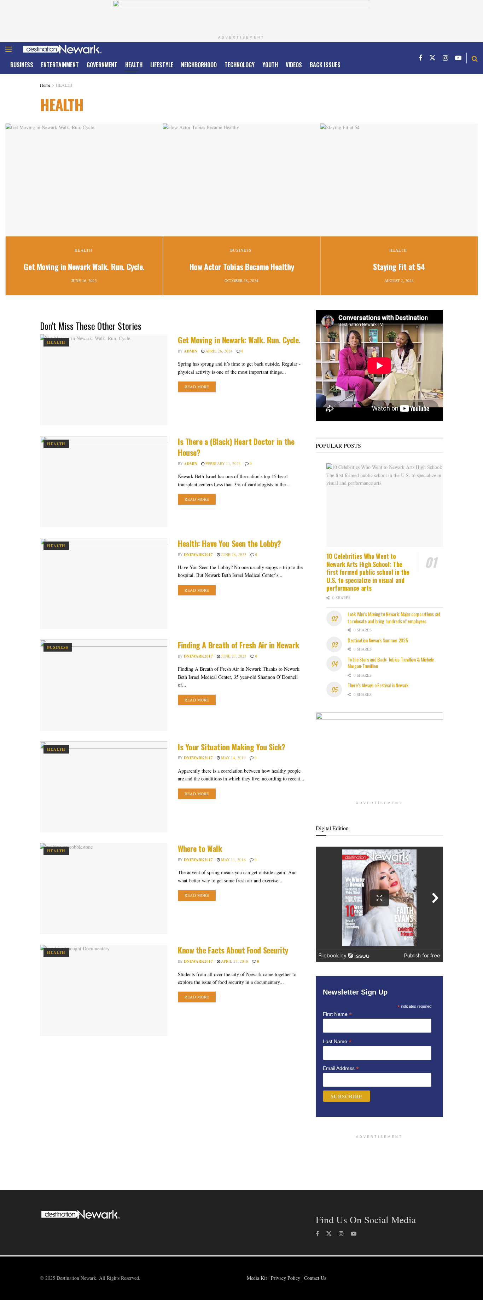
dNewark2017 (198, 554)
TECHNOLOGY (240, 65)
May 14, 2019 (233, 757)
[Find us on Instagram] (445, 58)
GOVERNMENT (102, 65)
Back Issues (325, 65)
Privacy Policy (285, 1278)
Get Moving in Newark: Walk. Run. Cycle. (239, 339)
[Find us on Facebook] (420, 58)
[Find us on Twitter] (432, 58)
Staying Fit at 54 (399, 266)
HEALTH (133, 65)
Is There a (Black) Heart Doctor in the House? (236, 447)
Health (83, 250)
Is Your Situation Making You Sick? (231, 746)
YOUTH (270, 65)
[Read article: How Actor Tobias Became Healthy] (241, 180)
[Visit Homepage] (62, 49)
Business (21, 65)
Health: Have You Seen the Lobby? (229, 543)
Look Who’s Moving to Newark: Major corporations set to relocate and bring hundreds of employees (394, 617)
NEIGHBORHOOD (199, 65)
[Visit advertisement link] (241, 16)
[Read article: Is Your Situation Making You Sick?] (103, 786)
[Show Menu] (8, 49)
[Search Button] (475, 58)
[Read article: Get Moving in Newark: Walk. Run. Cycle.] (103, 379)
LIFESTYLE (161, 65)
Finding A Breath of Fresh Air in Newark (238, 645)
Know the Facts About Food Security (233, 950)
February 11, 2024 (222, 463)
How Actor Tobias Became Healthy (242, 266)
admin (190, 351)
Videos (294, 65)
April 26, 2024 (218, 351)
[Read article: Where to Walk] (103, 888)
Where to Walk (200, 848)
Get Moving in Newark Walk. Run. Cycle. (84, 266)
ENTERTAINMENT (60, 65)
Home (45, 85)
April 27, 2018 (234, 961)
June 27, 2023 (233, 656)
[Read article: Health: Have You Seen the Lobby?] (103, 583)
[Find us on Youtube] (458, 58)
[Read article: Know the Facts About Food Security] (103, 990)
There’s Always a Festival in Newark (378, 685)
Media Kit (257, 1278)
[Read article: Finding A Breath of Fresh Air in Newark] (103, 685)
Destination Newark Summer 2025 (378, 640)
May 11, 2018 (233, 859)
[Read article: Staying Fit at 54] (399, 180)
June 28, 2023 (233, 554)
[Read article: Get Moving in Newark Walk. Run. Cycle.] (84, 180)
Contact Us (315, 1278)
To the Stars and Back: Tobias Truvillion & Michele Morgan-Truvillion (391, 662)
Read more (200, 386)
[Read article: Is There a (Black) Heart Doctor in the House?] (103, 481)
